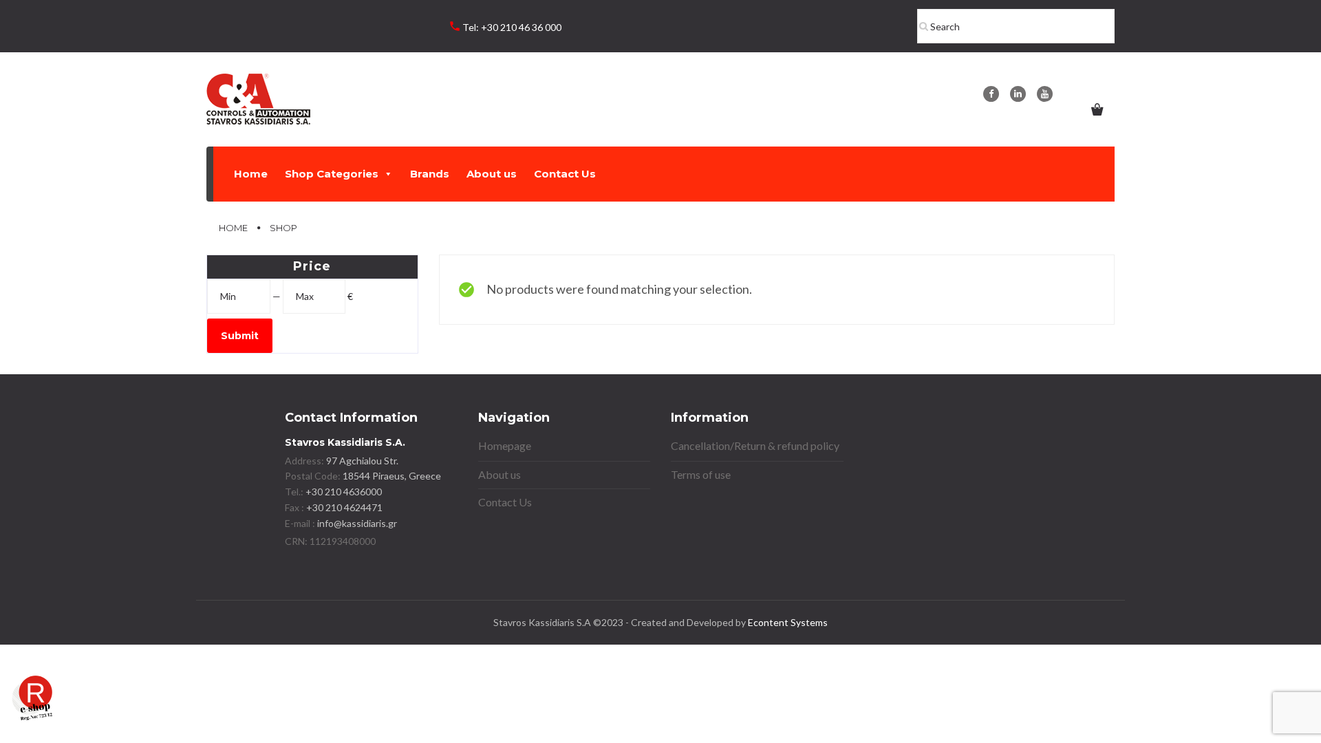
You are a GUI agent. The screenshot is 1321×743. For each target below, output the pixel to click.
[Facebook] (991, 94)
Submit (240, 336)
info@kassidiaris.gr (357, 523)
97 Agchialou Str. (362, 460)
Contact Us (565, 173)
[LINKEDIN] (1018, 94)
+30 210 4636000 (342, 491)
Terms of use (701, 474)
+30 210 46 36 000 (521, 27)
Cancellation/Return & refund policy (755, 445)
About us (491, 173)
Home (251, 173)
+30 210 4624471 (343, 507)
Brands (429, 173)
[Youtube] (1045, 94)
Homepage (504, 445)
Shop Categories (331, 173)
